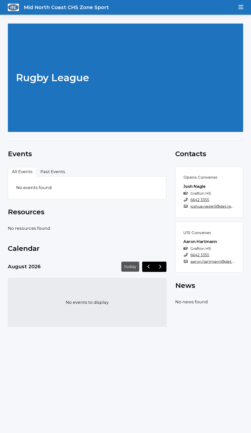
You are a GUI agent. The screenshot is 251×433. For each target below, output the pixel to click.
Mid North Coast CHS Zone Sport (66, 7)
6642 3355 (199, 199)
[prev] (148, 267)
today (130, 266)
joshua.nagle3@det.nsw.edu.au (219, 206)
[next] (160, 267)
